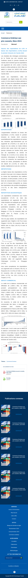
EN (14, 5)
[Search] (20, 22)
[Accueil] (14, 15)
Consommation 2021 (14, 531)
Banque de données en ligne (14, 525)
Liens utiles (14, 515)
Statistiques (14, 547)
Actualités (14, 541)
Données (8, 378)
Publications (9, 33)
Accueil (2, 33)
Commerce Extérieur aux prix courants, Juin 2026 (18, 423)
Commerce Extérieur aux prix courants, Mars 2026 (18, 472)
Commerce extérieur (14, 534)
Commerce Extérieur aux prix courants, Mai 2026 (18, 440)
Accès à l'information (11, 1)
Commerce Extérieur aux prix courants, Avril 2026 (18, 456)
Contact (20, 1)
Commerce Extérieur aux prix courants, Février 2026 (19, 489)
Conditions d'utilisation (13, 566)
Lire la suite (19, 414)
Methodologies (14, 550)
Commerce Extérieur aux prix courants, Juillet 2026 (18, 407)
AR (18, 5)
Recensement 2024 (14, 528)
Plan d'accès (14, 512)
